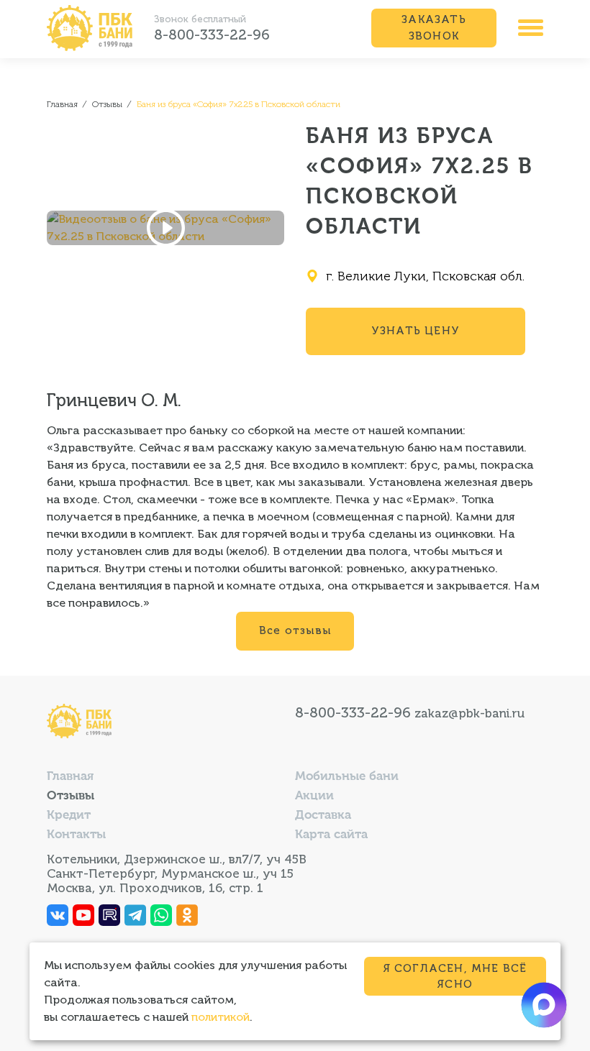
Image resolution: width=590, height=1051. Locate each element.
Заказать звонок (433, 27)
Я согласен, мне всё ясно (455, 976)
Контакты (76, 835)
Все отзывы (295, 630)
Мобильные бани (347, 777)
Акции (314, 796)
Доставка (323, 815)
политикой (220, 1017)
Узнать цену (415, 330)
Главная (70, 777)
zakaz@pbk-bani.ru (469, 713)
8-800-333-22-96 (212, 34)
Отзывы (70, 796)
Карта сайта (331, 835)
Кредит (69, 815)
